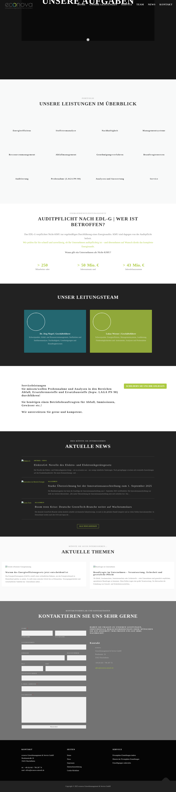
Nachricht (28, 695)
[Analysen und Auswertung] (110, 168)
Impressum (70, 763)
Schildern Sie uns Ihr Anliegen (145, 386)
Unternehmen (28, 642)
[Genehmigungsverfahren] (110, 144)
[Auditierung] (22, 168)
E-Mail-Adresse (30, 684)
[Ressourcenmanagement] (22, 144)
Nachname (60, 637)
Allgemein (52, 481)
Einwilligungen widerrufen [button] (122, 763)
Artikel (37, 460)
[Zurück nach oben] (166, 781)
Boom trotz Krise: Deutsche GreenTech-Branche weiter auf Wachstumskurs (83, 506)
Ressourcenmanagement (22, 155)
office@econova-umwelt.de (104, 668)
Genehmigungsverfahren (110, 155)
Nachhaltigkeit (110, 130)
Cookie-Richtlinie (73, 770)
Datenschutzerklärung (74, 767)
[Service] (154, 168)
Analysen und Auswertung (110, 179)
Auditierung (22, 179)
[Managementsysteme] (154, 120)
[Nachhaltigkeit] (110, 120)
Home (81, 4)
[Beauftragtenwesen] (154, 144)
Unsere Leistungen (103, 4)
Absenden (54, 727)
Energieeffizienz (22, 130)
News (151, 4)
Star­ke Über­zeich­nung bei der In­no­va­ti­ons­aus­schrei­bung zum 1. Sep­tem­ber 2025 (100, 485)
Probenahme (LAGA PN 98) (66, 179)
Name (25, 628)
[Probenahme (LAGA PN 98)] (66, 168)
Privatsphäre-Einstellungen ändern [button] (124, 755)
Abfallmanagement (66, 155)
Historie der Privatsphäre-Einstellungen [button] (126, 759)
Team (140, 4)
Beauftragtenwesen (154, 155)
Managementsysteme (154, 130)
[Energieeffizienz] (22, 120)
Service (126, 4)
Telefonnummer (29, 673)
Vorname (26, 637)
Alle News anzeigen (88, 526)
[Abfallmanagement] (66, 144)
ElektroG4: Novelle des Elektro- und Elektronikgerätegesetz (73, 464)
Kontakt (165, 4)
